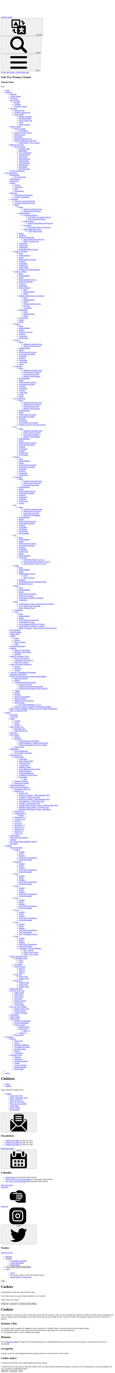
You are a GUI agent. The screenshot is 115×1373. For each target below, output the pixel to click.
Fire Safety (18, 999)
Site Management (25, 118)
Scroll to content (6, 17)
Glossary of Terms (25, 684)
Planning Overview (26, 332)
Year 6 (16, 936)
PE (15, 535)
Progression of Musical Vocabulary (31, 598)
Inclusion (22, 235)
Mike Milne (23, 151)
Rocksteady (18, 137)
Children (8, 846)
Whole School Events (26, 237)
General (17, 185)
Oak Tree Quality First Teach (24, 203)
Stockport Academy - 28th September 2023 (34, 799)
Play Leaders (19, 1035)
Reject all (5, 1304)
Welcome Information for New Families (33, 745)
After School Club (20, 731)
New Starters (14, 735)
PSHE (16, 566)
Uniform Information (17, 785)
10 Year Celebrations (17, 171)
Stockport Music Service (23, 139)
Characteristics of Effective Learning (32, 626)
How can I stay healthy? (18, 1007)
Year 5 (16, 922)
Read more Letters (7, 1148)
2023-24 (22, 972)
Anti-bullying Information (23, 195)
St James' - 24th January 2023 (29, 797)
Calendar (13, 840)
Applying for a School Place (29, 741)
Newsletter (14, 844)
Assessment (23, 243)
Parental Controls (25, 767)
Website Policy (15, 1265)
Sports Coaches (24, 125)
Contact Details (15, 96)
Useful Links (23, 245)
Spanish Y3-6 (19, 829)
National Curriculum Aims (32, 209)
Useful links (23, 362)
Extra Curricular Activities (19, 787)
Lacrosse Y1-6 (19, 819)
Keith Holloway (24, 159)
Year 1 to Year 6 (29, 578)
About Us (8, 92)
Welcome (13, 94)
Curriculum (18, 187)
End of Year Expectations (19, 838)
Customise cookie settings (27, 1304)
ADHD (17, 692)
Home (7, 90)
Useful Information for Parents (25, 682)
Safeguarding (14, 175)
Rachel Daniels (24, 169)
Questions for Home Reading (29, 270)
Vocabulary (23, 356)
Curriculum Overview (26, 622)
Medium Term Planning (31, 376)
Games (21, 320)
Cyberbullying (24, 765)
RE (15, 505)
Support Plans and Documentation (31, 686)
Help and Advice (16, 755)
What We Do (23, 1029)
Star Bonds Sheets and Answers (39, 227)
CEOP (12, 1273)
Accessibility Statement (18, 1261)
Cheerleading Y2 (20, 813)
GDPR (12, 636)
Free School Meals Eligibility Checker (23, 842)
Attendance (18, 1059)
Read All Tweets (7, 1253)
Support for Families (21, 783)
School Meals (15, 835)
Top (3, 1281)
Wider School (19, 747)
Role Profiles (19, 1069)
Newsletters (23, 777)
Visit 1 (21, 960)
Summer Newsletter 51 (13, 1143)
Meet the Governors (17, 145)
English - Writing (20, 272)
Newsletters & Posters (22, 1047)
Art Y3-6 (17, 821)
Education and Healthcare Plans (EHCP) (33, 688)
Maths (16, 205)
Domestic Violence (21, 781)
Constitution (18, 1053)
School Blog (14, 1015)
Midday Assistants (25, 116)
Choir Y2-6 (18, 833)
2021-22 (22, 968)
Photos (21, 322)
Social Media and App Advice (29, 769)
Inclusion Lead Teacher (22, 652)
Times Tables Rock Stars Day (33, 239)
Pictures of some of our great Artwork (32, 425)
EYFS (25, 576)
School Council (19, 966)
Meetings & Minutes (21, 1045)
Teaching (17, 104)
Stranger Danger (20, 1001)
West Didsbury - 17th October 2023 (31, 801)
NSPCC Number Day (31, 241)
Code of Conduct (20, 1065)
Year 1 (16, 874)
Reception (18, 668)
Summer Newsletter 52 (13, 1140)
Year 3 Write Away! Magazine (29, 606)
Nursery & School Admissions (20, 664)
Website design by (20, 1277)
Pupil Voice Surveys (21, 662)
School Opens (10, 1177)
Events (16, 1043)
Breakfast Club (19, 729)
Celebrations (23, 247)
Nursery (17, 666)
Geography (18, 477)
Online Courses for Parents (23, 701)
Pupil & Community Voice (19, 656)
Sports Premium (24, 556)
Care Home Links (20, 958)
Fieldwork (22, 499)
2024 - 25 (26, 1031)
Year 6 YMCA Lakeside (23, 753)
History (17, 457)
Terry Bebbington (25, 153)
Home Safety (19, 997)
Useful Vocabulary (21, 1013)
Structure (17, 1057)
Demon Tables (28, 221)
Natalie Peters (24, 161)
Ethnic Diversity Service (23, 133)
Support (17, 102)
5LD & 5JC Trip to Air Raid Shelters (18, 1179)
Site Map (8, 1256)
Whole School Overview (32, 211)
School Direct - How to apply (29, 143)
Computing (18, 366)
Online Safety (15, 634)
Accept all (13, 1304)
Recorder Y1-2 (19, 825)
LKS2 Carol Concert (30, 952)
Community (9, 1037)
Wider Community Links (19, 956)
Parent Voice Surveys (22, 658)
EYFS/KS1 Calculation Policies (39, 217)
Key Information (11, 173)
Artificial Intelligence (26, 773)
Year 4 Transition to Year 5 (28, 934)
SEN (16, 189)
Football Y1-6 (19, 811)
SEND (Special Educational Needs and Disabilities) (28, 676)
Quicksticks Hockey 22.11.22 (33, 560)
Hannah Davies (24, 155)
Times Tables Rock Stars (32, 229)
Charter (17, 1063)
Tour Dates (14, 717)
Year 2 (16, 886)
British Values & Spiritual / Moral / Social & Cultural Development (33, 709)
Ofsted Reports (15, 179)
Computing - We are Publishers (30, 948)
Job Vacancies (15, 100)
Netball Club (23, 793)
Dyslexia (17, 695)
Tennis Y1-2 (18, 831)
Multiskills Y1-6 (20, 817)
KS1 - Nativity (28, 950)
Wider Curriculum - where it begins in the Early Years (38, 628)
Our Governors (19, 147)
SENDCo (17, 654)
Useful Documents (25, 860)
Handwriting (23, 310)
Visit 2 (21, 962)
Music (16, 586)
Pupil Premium (15, 630)
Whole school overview (27, 491)
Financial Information (17, 646)
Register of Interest (21, 1061)
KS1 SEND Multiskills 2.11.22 (30, 705)
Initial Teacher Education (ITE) (25, 141)
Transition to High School (28, 775)
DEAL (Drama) (24, 288)
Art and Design (19, 398)
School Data (14, 181)
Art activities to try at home (28, 423)
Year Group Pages (16, 848)
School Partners (15, 127)
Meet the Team (24, 1027)
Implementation (24, 213)
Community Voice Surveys (23, 660)
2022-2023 (18, 980)
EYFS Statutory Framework (29, 620)
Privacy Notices (20, 642)
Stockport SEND (20, 699)
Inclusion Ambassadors (22, 1021)
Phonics (17, 324)
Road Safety (18, 1003)
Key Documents (20, 177)
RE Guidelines (24, 533)
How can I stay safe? (17, 991)
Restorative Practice (26, 584)
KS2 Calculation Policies (37, 219)
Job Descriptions (20, 1049)
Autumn (17, 721)
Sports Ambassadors (21, 1023)
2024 (25, 779)
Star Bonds (27, 225)
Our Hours (14, 98)
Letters (12, 719)
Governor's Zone (16, 1055)
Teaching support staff (22, 112)
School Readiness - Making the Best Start (33, 743)
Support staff (18, 114)
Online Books (24, 268)
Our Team (13, 108)
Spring (16, 723)
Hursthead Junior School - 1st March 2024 (34, 807)
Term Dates (14, 715)
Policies (12, 183)
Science (17, 340)
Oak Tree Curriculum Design (24, 201)
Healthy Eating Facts (21, 1009)
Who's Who (18, 1041)
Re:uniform (18, 964)
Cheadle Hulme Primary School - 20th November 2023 (38, 805)
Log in (7, 1073)
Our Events (23, 558)
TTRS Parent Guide (35, 231)
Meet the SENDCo (21, 678)
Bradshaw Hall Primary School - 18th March (35, 809)
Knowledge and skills (26, 493)
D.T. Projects (23, 455)
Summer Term (24, 978)
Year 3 (16, 898)
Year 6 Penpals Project (27, 608)
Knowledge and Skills (27, 354)
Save (20, 1371)
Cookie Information (17, 1263)
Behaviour (13, 193)
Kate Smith (23, 167)
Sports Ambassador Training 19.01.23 (36, 562)
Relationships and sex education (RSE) (32, 582)
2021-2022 (18, 974)
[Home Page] (15, 72)
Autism (17, 690)
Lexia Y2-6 (18, 823)
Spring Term (23, 976)
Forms (16, 638)
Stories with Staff (16, 989)
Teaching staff (19, 110)
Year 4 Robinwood (21, 751)
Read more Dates (7, 1185)
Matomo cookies (12, 1342)
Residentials (14, 749)
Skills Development (26, 282)
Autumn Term (24, 983)
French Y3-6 (18, 827)
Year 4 (16, 910)
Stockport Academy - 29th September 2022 (34, 795)
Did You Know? (20, 1011)
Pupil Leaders (15, 1019)
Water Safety (18, 995)
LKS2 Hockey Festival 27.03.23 (34, 564)
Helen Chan (23, 157)
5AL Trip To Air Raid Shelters (16, 1181)
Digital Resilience (25, 771)
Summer (17, 725)
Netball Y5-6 (19, 791)
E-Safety (22, 390)
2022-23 (22, 970)
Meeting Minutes (20, 1067)
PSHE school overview (27, 574)
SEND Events (19, 703)
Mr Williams (23, 131)
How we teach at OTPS (18, 711)
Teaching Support (20, 106)
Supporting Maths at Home (28, 249)
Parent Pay (14, 733)
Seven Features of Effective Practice (31, 624)
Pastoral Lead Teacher (22, 650)
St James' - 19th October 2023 (29, 803)
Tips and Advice (24, 763)
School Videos (15, 1017)
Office (21, 123)
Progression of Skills (26, 596)
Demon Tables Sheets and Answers (40, 223)
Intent (21, 207)
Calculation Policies (30, 215)
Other (16, 644)
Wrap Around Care (25, 121)
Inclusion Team (19, 135)
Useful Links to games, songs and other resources (36, 604)
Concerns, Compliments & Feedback (23, 672)
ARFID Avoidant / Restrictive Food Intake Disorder (32, 707)
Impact (21, 233)
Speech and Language (22, 697)
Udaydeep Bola (24, 163)
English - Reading (20, 251)
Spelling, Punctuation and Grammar (31, 296)
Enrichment (23, 529)
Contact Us (23, 1033)
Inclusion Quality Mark (18, 674)
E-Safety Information (21, 197)
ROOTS (13, 1039)
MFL (16, 602)
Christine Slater (24, 149)
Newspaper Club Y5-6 (22, 789)
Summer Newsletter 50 (13, 1145)
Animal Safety (19, 1005)
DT (15, 427)
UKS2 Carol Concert (30, 954)
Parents (8, 713)
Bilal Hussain (23, 165)
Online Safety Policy (26, 761)
